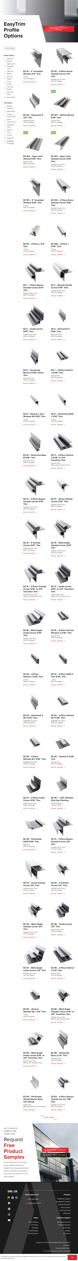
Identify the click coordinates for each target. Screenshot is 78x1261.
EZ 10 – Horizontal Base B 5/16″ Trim (34, 456)
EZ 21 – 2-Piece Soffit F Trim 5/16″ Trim (62, 675)
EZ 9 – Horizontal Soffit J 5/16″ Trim (62, 415)
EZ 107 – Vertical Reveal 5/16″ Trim (62, 116)
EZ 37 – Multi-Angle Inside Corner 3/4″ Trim (34, 969)
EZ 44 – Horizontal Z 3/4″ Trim (33, 116)
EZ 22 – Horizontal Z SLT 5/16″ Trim (33, 716)
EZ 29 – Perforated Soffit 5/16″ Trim (32, 840)
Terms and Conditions (57, 1251)
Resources (66, 1213)
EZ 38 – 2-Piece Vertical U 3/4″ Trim (62, 969)
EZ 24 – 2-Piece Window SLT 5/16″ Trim (34, 758)
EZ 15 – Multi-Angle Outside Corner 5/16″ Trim (61, 545)
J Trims (25, 77)
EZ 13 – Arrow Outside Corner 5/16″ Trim (62, 500)
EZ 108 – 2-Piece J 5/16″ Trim (60, 245)
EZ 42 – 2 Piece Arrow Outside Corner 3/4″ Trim (61, 74)
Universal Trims (56, 805)
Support (67, 1231)
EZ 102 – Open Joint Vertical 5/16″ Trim (33, 157)
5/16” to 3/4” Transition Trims (60, 465)
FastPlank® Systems (63, 1199)
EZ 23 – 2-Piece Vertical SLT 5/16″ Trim (62, 716)
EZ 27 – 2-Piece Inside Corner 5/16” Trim (34, 799)
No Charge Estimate (63, 1222)
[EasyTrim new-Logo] (17, 1198)
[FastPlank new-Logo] (9, 1198)
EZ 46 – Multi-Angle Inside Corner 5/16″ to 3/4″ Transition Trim (34, 1055)
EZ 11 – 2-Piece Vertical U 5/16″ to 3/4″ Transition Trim (62, 458)
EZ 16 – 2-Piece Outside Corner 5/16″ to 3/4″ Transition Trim (34, 589)
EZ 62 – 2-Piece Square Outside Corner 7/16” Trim (62, 1099)
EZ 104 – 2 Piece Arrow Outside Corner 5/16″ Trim (62, 203)
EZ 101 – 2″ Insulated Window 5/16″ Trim (33, 201)
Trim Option (8, 103)
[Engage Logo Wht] (13, 1191)
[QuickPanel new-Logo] (13, 1198)
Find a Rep (66, 1228)
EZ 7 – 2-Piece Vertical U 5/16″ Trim (62, 371)
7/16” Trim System (57, 1106)
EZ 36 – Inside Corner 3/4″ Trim (61, 925)
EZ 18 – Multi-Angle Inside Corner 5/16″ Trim (32, 633)
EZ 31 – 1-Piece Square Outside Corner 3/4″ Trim (62, 841)
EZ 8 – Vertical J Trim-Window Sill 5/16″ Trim (34, 415)
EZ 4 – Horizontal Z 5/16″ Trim (60, 330)
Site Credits (67, 1251)
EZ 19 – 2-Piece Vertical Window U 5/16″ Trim (62, 631)
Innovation (34, 1225)
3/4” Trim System (29, 79)
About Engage (33, 1222)
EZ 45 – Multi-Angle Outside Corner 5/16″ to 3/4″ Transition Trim (62, 1011)
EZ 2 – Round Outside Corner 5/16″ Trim (61, 286)
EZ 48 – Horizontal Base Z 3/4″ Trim (60, 1054)
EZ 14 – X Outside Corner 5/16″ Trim (31, 544)
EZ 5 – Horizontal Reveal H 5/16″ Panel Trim (33, 373)
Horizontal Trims (28, 120)
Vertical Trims (55, 120)
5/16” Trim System (57, 122)
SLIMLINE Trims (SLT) (30, 721)
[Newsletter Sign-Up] (9, 1220)
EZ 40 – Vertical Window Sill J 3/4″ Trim (34, 1010)
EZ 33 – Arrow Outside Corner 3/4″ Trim (34, 884)
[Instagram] (9, 1214)
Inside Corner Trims (29, 334)
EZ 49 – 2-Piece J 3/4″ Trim (34, 245)
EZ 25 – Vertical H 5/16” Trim (62, 758)
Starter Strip (27, 1105)
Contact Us (66, 1233)
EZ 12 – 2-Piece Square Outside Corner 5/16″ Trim (34, 501)
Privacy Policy (47, 1251)
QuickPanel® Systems (63, 1202)
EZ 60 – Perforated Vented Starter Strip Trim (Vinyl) (32, 1099)
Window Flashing (56, 803)
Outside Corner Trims (58, 79)
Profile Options (9, 55)
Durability (35, 1228)
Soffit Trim (26, 845)
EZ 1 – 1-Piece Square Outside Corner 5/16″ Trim (33, 287)
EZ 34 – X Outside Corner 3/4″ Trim (60, 884)
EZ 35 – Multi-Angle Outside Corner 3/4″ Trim (33, 927)
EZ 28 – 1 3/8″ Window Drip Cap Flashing (62, 799)
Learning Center (65, 1210)
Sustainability (33, 1231)
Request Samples (64, 1225)
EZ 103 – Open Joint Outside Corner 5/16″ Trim (61, 159)
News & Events (33, 1233)
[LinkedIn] (9, 1209)
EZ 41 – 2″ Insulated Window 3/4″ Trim (33, 72)
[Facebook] (9, 1203)
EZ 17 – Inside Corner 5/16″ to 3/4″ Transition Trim (62, 589)
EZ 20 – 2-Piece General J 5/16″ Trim (33, 675)
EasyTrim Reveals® (64, 1204)
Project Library (65, 1207)
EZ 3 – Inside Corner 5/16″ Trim (33, 330)
